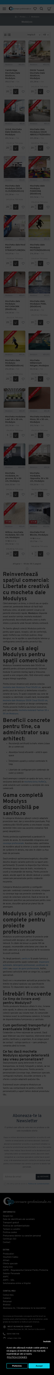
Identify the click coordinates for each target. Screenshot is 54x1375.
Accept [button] (39, 1366)
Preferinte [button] (17, 1366)
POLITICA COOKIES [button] (17, 1357)
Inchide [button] (47, 1341)
